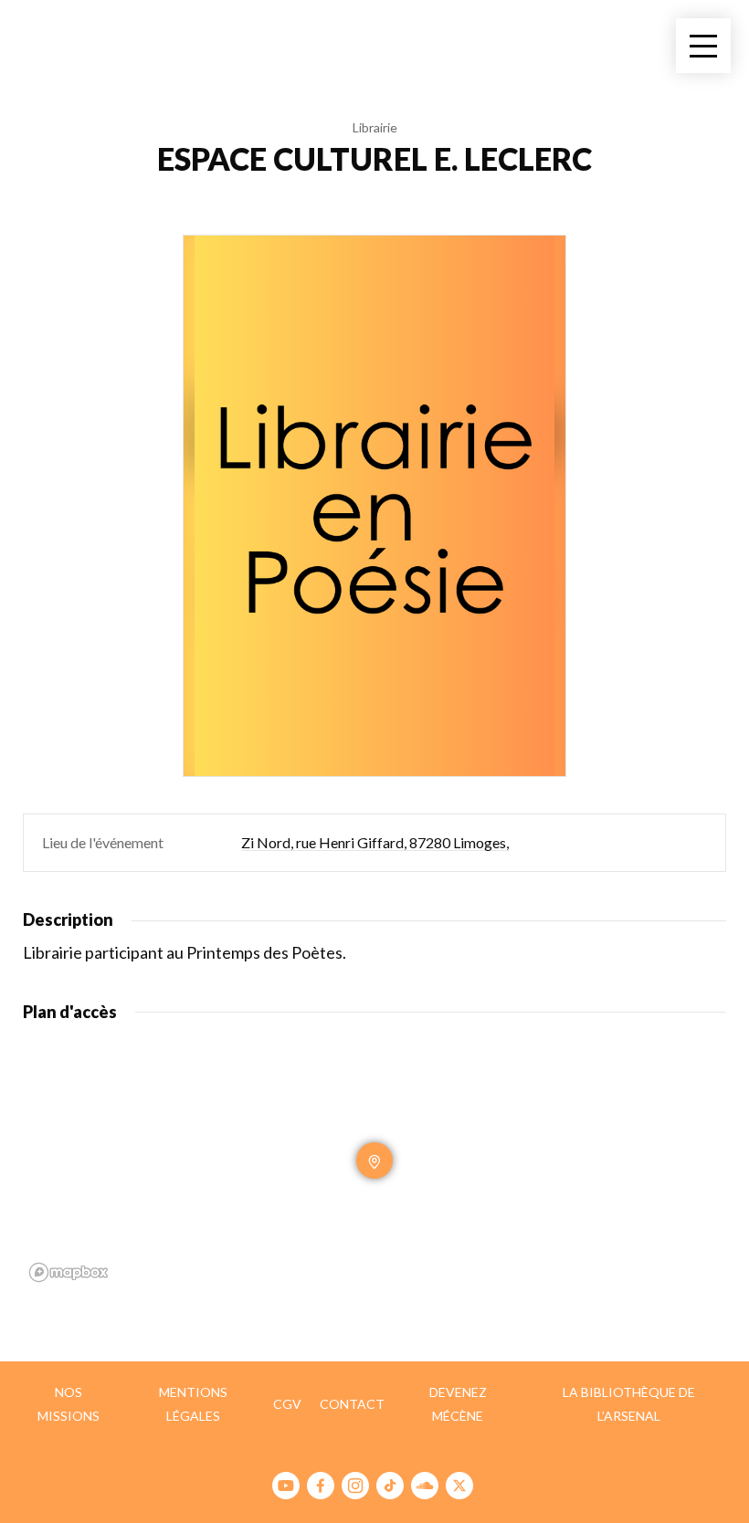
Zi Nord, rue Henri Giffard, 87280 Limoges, (375, 842)
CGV (287, 1404)
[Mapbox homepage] (68, 1272)
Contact (352, 1404)
